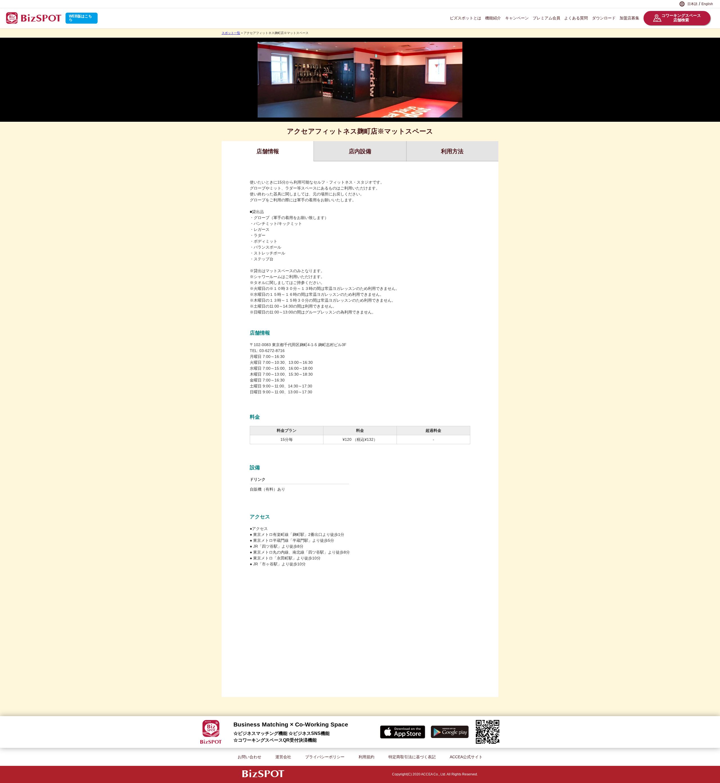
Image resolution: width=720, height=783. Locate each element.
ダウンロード (604, 18)
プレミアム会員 (546, 18)
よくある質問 (576, 18)
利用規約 (366, 757)
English (707, 4)
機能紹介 (493, 18)
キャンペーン (517, 18)
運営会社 (283, 757)
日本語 (692, 4)
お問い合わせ (249, 757)
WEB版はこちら (80, 18)
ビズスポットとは (465, 18)
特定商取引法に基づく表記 (412, 757)
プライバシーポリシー (325, 757)
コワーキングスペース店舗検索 (681, 17)
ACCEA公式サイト (466, 757)
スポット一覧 (231, 33)
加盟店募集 (629, 18)
